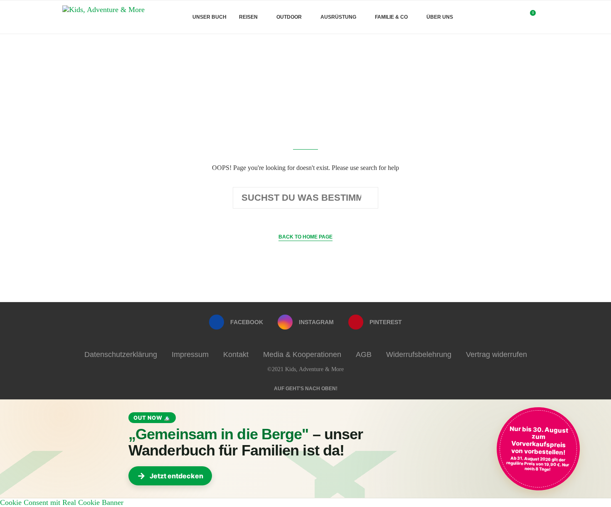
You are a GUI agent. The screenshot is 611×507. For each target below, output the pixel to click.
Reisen (248, 17)
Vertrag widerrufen (496, 354)
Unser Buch (209, 17)
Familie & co (391, 17)
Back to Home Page (305, 237)
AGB (364, 354)
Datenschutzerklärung (120, 354)
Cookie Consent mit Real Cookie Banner (61, 502)
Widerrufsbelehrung (418, 354)
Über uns (439, 17)
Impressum (190, 354)
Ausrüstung (338, 17)
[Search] (544, 17)
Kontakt (236, 354)
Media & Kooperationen (302, 354)
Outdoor (289, 17)
